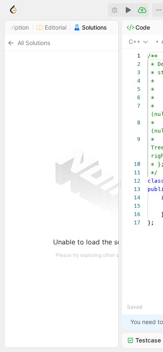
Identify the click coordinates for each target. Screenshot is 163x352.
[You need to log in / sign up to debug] (114, 10)
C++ (134, 41)
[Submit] (142, 10)
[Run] (128, 10)
